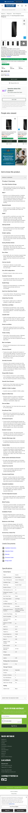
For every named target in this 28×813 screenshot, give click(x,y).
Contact (3, 754)
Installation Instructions (10, 548)
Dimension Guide (9, 557)
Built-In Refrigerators (17, 13)
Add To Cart (14, 79)
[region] (14, 804)
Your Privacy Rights (14, 806)
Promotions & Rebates (6, 746)
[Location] (18, 5)
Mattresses (4, 741)
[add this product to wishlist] (24, 24)
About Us (3, 753)
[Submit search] (24, 10)
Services (3, 748)
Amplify (3, 742)
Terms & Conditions (14, 791)
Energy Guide (8, 560)
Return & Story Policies (6, 756)
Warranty (7, 554)
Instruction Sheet (9, 551)
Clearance (3, 744)
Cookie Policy (12, 803)
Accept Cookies (20, 810)
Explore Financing (18, 1)
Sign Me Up (14, 725)
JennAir (7, 74)
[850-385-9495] (22, 5)
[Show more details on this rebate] (25, 59)
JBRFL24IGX (7, 75)
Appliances (3, 13)
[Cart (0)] (25, 5)
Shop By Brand (4, 749)
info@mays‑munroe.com (10, 771)
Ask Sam (14, 99)
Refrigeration (9, 13)
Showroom (4, 763)
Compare (10, 143)
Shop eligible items (5, 64)
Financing (3, 751)
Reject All (7, 810)
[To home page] (10, 5)
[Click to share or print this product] (24, 20)
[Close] (26, 797)
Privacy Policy (14, 793)
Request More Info (15, 83)
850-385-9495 (8, 770)
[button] (2, 5)
